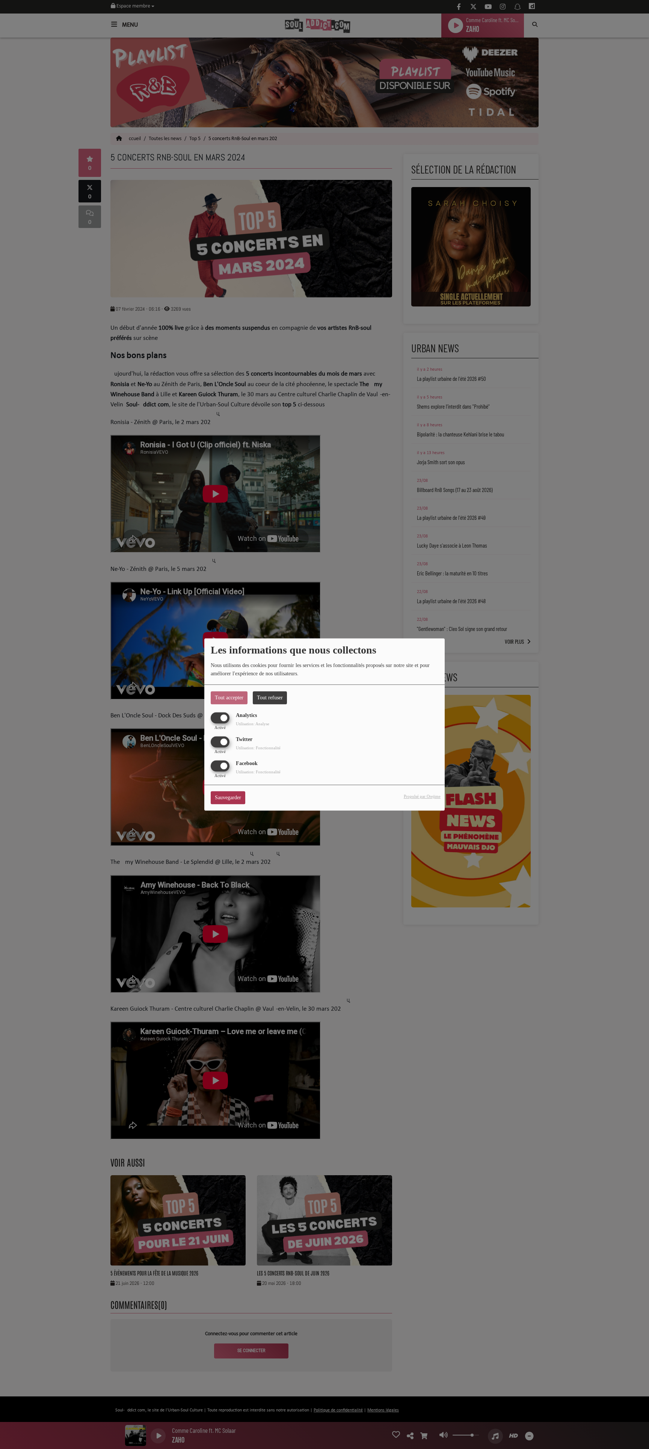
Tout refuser (270, 697)
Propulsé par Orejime (422, 796)
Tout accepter (229, 697)
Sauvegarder (228, 798)
